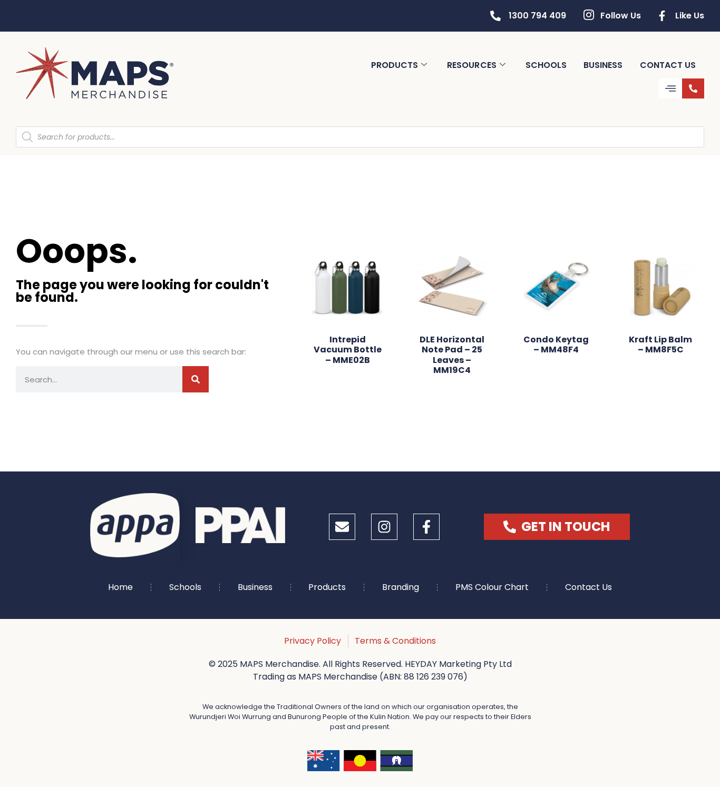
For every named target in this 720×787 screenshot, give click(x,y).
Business (602, 65)
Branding (400, 587)
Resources (471, 65)
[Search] (195, 379)
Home (120, 587)
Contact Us (668, 65)
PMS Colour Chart (492, 587)
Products (394, 65)
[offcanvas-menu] (670, 88)
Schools (546, 65)
